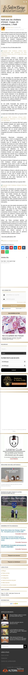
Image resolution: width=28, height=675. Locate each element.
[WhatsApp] (7, 252)
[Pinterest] (11, 247)
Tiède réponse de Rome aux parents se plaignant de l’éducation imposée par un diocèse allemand (18, 638)
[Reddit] (19, 247)
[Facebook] (7, 247)
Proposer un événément (14, 561)
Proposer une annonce (14, 555)
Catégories (5, 578)
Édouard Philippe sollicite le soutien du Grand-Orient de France (18, 615)
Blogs (4, 570)
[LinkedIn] (15, 247)
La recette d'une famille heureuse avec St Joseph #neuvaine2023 (13, 429)
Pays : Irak (4, 16)
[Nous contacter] (12, 603)
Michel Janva (10, 27)
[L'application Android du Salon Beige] (17, 603)
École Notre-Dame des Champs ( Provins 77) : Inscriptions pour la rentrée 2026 (13, 530)
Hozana (14, 431)
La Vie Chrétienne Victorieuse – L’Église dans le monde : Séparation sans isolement (18, 631)
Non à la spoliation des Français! (13, 336)
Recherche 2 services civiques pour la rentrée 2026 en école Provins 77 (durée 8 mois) (13, 538)
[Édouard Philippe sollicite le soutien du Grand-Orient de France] (5, 620)
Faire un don (6, 573)
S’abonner (5, 575)
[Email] (3, 252)
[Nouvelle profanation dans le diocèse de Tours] (5, 627)
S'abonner (4, 658)
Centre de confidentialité (9, 585)
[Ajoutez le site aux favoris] (14, 603)
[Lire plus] (17, 339)
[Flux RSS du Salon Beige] (15, 603)
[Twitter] (3, 247)
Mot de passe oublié (21, 302)
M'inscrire (24, 308)
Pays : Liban (9, 16)
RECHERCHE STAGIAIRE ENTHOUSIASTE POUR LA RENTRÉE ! (13, 546)
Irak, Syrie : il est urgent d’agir (8, 261)
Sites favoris (5, 582)
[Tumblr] (23, 247)
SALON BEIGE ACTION (14, 313)
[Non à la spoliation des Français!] (14, 333)
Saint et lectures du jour (9, 580)
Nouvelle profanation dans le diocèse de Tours (16, 623)
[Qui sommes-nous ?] (11, 603)
